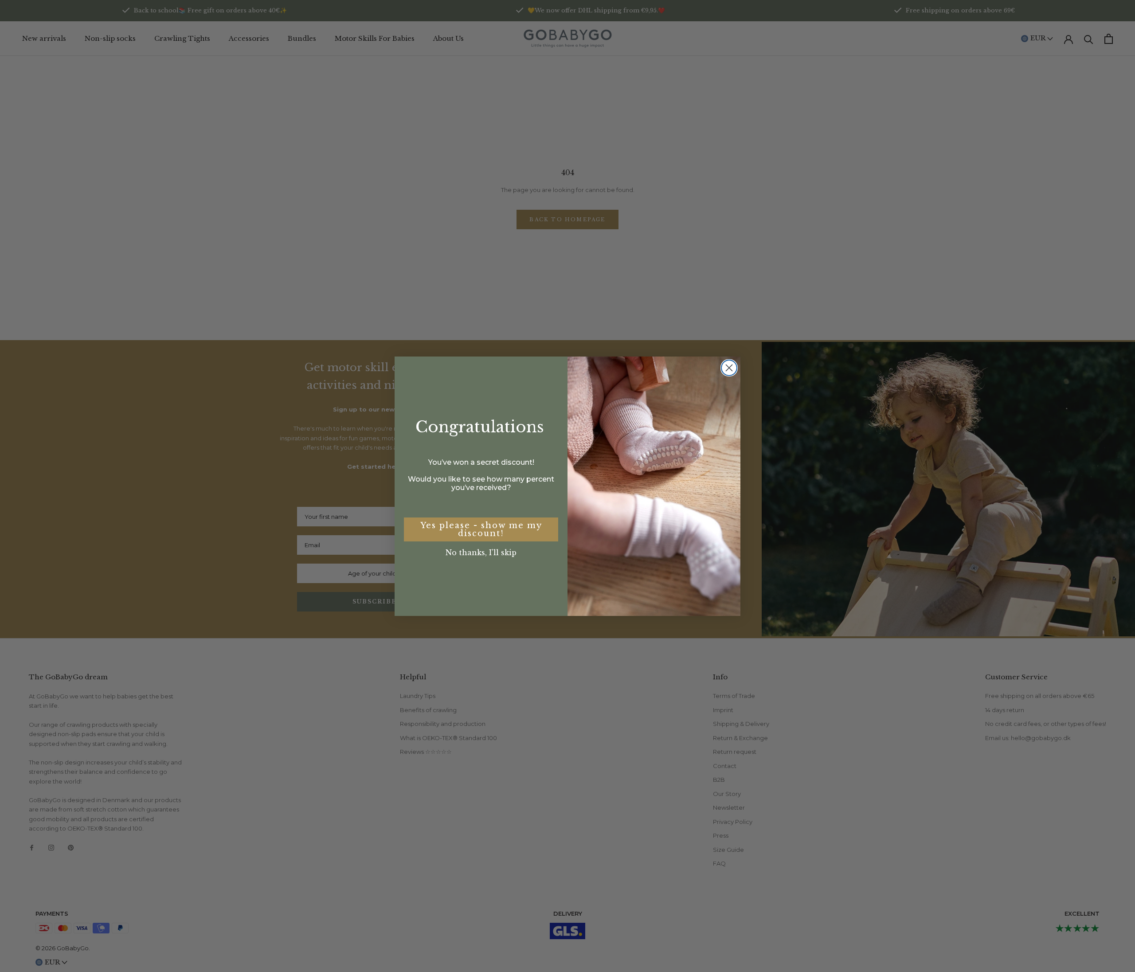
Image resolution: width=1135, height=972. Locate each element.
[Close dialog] (729, 368)
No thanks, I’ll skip (481, 552)
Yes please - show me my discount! (481, 529)
